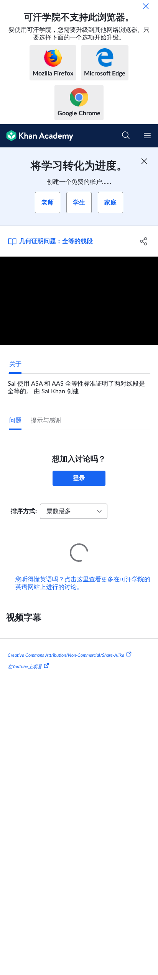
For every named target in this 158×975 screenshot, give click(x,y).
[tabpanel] (79, 384)
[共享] (143, 241)
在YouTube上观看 (25, 656)
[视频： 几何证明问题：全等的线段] (79, 301)
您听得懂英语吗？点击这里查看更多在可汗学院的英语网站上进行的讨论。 (82, 572)
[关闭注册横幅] (144, 161)
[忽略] (146, 6)
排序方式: (24, 511)
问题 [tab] (15, 420)
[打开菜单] (147, 135)
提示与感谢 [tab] (46, 420)
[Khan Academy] (36, 135)
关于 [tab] (15, 364)
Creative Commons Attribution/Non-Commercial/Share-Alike (66, 644)
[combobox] (73, 511)
